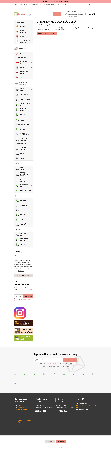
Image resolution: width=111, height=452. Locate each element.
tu (62, 448)
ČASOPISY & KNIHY (23, 234)
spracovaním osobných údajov (51, 363)
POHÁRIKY (22, 158)
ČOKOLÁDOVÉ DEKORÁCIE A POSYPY (24, 174)
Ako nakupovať (22, 408)
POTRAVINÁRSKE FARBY (25, 62)
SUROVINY (22, 67)
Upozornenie (18, 258)
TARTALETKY (23, 210)
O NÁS (16, 5)
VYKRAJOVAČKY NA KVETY (24, 104)
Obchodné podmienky (24, 412)
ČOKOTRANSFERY (25, 191)
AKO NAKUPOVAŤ (61, 5)
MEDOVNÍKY (23, 224)
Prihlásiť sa (28, 296)
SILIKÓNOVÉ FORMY (22, 124)
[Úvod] (21, 14)
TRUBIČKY (22, 215)
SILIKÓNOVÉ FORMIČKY (23, 119)
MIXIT (21, 77)
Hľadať (57, 14)
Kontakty (20, 424)
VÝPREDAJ (22, 245)
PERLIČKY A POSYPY (23, 180)
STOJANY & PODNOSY (23, 139)
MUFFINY (22, 219)
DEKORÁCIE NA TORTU (24, 185)
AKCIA (21, 54)
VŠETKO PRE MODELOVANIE (24, 134)
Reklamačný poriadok (24, 414)
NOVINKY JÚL (20, 22)
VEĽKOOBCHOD (19, 8)
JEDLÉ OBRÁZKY (22, 168)
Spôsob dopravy (22, 410)
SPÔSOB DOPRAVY (49, 5)
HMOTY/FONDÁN (21, 58)
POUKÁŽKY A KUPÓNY (23, 239)
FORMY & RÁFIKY (22, 89)
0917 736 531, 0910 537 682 (77, 15)
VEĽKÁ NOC (23, 26)
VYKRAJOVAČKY (24, 99)
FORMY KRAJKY (21, 144)
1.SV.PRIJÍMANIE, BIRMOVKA (24, 41)
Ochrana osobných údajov (25, 416)
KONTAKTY (23, 5)
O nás (19, 405)
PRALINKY (22, 200)
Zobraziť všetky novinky (22, 275)
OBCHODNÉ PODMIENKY (35, 5)
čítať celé (21, 271)
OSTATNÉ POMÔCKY (22, 148)
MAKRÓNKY (23, 205)
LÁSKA (21, 36)
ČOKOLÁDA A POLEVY (23, 72)
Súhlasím (61, 442)
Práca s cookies (22, 418)
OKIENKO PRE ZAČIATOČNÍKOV (34, 8)
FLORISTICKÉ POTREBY (23, 128)
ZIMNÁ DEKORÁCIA (23, 31)
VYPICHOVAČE (24, 95)
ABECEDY (22, 115)
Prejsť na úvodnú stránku (46, 33)
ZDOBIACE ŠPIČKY (22, 109)
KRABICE (22, 153)
